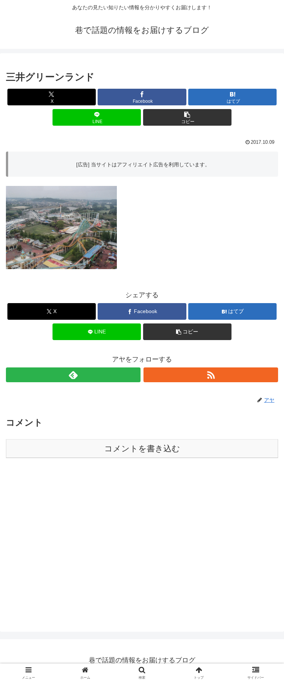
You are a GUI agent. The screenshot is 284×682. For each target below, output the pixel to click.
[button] (187, 117)
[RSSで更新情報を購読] (210, 374)
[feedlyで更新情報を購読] (73, 374)
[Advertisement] (142, 547)
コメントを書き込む (142, 448)
